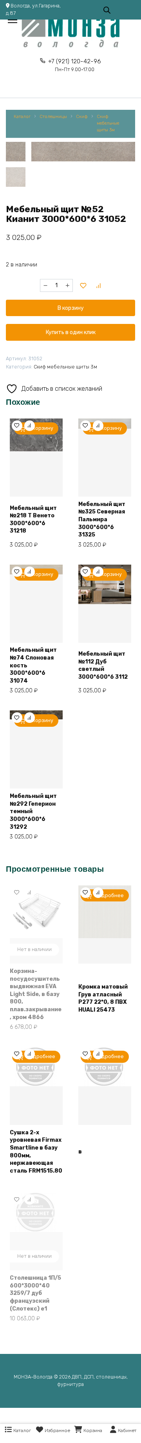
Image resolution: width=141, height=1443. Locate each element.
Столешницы (53, 116)
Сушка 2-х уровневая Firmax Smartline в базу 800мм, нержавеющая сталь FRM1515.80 (36, 1151)
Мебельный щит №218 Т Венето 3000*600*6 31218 (33, 520)
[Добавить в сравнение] (98, 285)
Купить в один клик (71, 332)
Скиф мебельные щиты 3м (108, 123)
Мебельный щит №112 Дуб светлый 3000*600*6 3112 (103, 665)
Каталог (22, 116)
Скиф (82, 116)
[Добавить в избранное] (83, 285)
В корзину (71, 308)
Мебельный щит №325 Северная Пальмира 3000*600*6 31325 (101, 519)
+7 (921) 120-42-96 (74, 65)
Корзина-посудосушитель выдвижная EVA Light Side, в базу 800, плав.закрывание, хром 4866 (35, 994)
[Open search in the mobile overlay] (107, 10)
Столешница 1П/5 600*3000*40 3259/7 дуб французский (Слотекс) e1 (35, 1293)
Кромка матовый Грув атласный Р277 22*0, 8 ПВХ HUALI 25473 (103, 998)
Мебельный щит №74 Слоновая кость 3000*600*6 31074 (33, 665)
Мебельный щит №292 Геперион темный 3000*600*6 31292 (33, 811)
